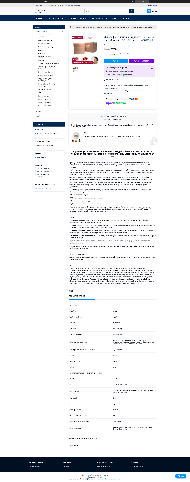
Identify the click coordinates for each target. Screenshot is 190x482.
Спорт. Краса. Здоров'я (46, 72)
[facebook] (69, 291)
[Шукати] (131, 11)
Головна (38, 18)
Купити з (137, 61)
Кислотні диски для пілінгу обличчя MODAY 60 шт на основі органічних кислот (112, 136)
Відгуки (37, 116)
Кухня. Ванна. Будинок (45, 75)
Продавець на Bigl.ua (95, 477)
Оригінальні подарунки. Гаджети (46, 36)
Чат (182, 476)
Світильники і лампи (45, 40)
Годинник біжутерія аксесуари (48, 63)
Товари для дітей (44, 43)
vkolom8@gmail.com (44, 188)
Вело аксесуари (43, 96)
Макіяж (40, 50)
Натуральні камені (44, 102)
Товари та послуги (54, 18)
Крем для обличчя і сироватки (87, 27)
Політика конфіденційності (113, 479)
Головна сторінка (137, 466)
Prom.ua (105, 475)
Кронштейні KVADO (44, 106)
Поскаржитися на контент (96, 479)
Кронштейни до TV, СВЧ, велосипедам (46, 85)
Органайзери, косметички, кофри (47, 68)
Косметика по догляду (45, 47)
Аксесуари (41, 53)
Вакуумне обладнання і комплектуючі (46, 80)
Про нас (72, 18)
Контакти (84, 18)
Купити (116, 61)
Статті (126, 18)
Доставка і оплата (100, 18)
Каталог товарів (34, 466)
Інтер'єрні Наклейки (44, 57)
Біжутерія (41, 60)
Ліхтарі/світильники (44, 89)
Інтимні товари (43, 99)
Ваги (39, 93)
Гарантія (115, 18)
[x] (72, 291)
